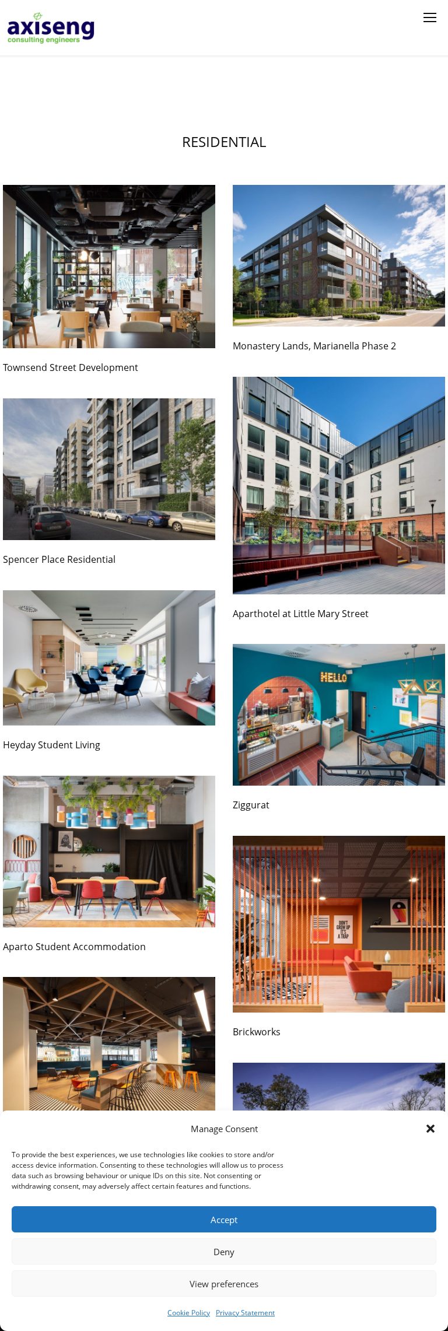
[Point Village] (109, 1048)
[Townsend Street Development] (109, 266)
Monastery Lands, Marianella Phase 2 (314, 345)
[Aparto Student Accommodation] (109, 851)
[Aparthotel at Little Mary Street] (339, 485)
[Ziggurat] (339, 715)
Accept (224, 1219)
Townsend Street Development (70, 367)
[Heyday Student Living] (109, 658)
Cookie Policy (188, 1313)
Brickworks (257, 1031)
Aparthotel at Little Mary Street (301, 613)
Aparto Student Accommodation (74, 946)
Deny (224, 1252)
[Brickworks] (339, 924)
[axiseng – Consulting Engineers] (51, 28)
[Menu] (430, 17)
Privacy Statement (245, 1313)
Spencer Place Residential (59, 559)
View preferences (224, 1284)
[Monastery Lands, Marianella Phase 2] (339, 256)
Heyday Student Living (51, 744)
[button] (430, 1128)
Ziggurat (251, 804)
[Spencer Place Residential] (109, 469)
